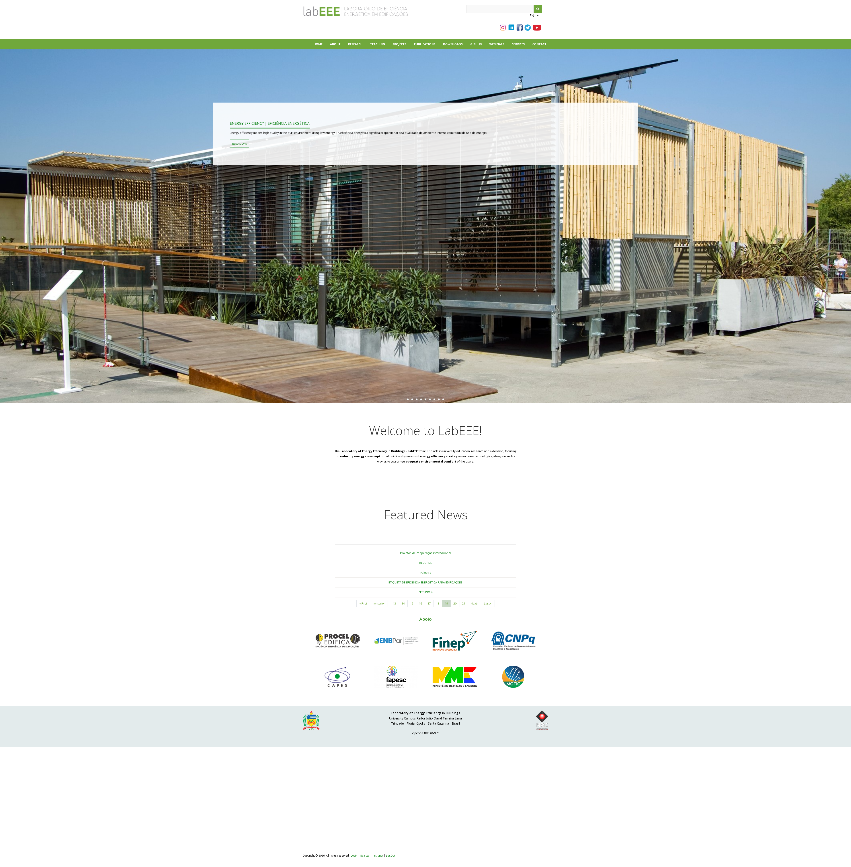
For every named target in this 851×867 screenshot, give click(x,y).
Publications (426, 45)
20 (456, 603)
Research (357, 45)
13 (396, 603)
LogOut (390, 855)
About (337, 45)
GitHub (476, 44)
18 (439, 603)
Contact (539, 44)
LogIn (354, 855)
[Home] (340, 13)
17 (430, 603)
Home (318, 44)
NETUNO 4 (425, 592)
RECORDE (425, 563)
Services (518, 44)
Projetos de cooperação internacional (425, 553)
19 (448, 604)
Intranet (378, 855)
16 (422, 603)
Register (365, 855)
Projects (401, 45)
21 (465, 603)
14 (405, 603)
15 (413, 603)
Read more (239, 143)
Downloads (454, 45)
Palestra (425, 573)
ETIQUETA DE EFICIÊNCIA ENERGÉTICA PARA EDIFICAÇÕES (425, 582)
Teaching (377, 44)
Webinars (496, 44)
